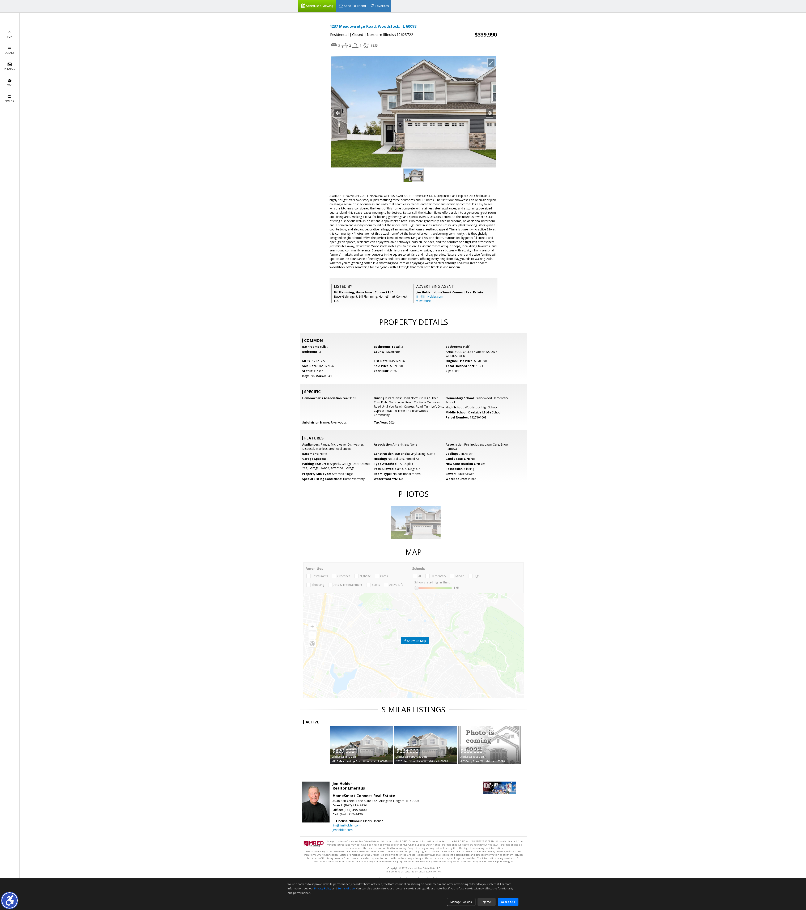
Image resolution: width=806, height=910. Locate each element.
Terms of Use (346, 888)
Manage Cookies (461, 902)
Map (9, 85)
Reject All (486, 902)
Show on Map (416, 641)
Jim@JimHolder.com (429, 296)
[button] (9, 900)
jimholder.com (342, 830)
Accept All (508, 902)
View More (423, 301)
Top (9, 36)
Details (9, 53)
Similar (9, 101)
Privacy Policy (322, 888)
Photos (9, 69)
